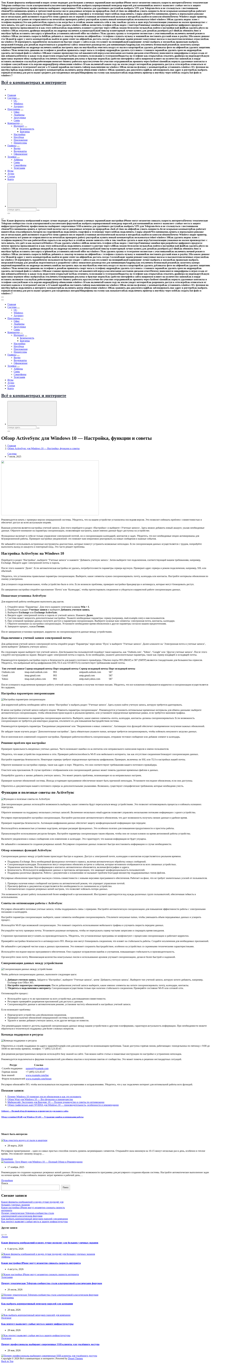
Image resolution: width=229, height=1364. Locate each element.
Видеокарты (20, 151)
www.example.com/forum (38, 1078)
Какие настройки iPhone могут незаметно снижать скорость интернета (41, 1263)
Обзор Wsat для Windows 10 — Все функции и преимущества (40, 1099)
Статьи (11, 176)
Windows (18, 103)
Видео (17, 148)
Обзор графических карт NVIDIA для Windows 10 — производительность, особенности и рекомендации (63, 1105)
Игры (10, 170)
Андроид (18, 106)
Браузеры (25, 131)
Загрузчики (20, 117)
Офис (17, 112)
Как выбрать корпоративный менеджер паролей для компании (34, 1218)
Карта (10, 179)
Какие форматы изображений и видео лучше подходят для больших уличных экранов (49, 1242)
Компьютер (13, 123)
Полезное (6, 1318)
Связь (17, 120)
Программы (13, 109)
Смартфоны (20, 165)
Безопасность (27, 128)
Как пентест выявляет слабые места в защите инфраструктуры (34, 1221)
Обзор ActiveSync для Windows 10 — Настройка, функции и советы (43, 448)
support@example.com (37, 1068)
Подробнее (7, 1159)
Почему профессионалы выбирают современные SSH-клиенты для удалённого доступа (50, 1344)
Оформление (20, 154)
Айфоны (18, 159)
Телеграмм (19, 168)
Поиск (4, 1183)
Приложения (20, 140)
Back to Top (7, 1361)
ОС (15, 100)
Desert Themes (75, 1358)
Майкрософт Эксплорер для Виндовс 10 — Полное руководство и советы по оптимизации (55, 1102)
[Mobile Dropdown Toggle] (18, 98)
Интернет (19, 126)
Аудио (10, 173)
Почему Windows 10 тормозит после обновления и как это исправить (44, 1096)
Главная (11, 95)
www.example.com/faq (37, 1075)
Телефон (12, 156)
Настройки (19, 134)
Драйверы (19, 114)
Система (12, 98)
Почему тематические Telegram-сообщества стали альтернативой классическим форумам (27, 1214)
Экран (4, 1236)
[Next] (5, 1234)
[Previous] (2, 1234)
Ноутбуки (19, 137)
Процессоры (20, 142)
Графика (11, 145)
